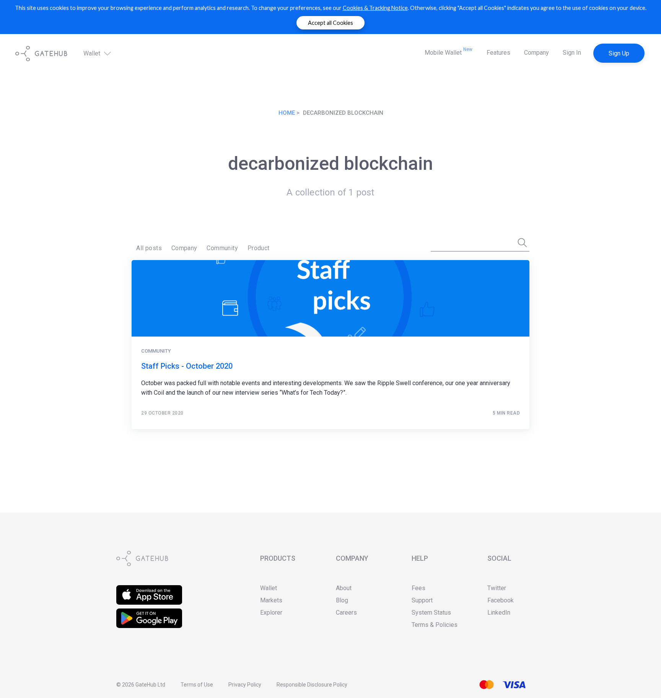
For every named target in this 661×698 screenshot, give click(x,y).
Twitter (496, 588)
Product (258, 248)
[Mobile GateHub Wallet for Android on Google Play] (149, 613)
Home (286, 112)
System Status (431, 612)
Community (222, 248)
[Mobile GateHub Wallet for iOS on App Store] (149, 590)
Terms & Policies (434, 624)
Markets (271, 600)
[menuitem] (149, 248)
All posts (149, 248)
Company (536, 52)
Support (422, 600)
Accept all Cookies (330, 23)
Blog (342, 600)
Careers (346, 612)
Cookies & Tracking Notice (375, 8)
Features (498, 52)
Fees (418, 588)
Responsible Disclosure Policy (312, 685)
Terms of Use (197, 685)
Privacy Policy (244, 685)
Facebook (500, 600)
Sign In (572, 52)
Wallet (92, 53)
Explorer (271, 612)
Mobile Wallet (448, 51)
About (344, 588)
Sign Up (619, 53)
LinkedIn (498, 612)
